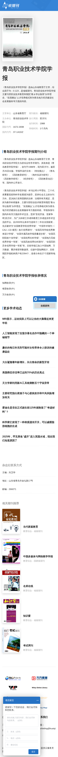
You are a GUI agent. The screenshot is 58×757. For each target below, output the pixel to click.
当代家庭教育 (30, 526)
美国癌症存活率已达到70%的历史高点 (23, 372)
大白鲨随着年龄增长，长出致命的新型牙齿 (25, 362)
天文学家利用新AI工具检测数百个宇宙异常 (25, 383)
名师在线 (28, 586)
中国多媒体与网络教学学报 (38, 556)
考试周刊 (28, 645)
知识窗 (27, 615)
